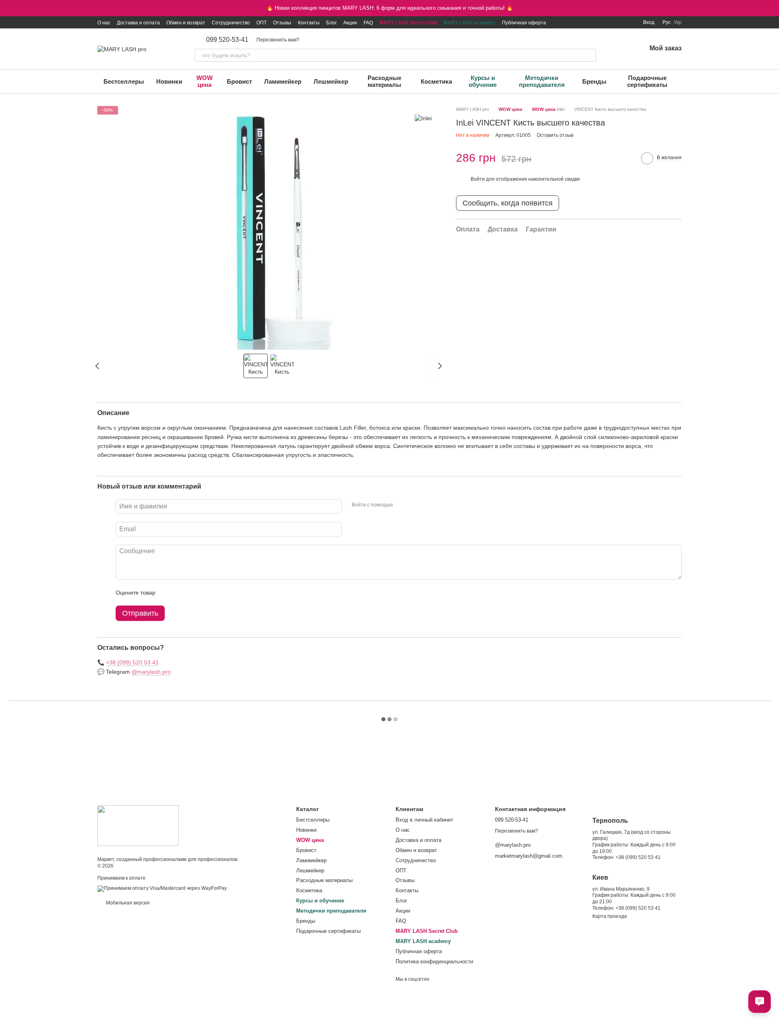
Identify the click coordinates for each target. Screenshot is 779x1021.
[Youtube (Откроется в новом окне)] (610, 22)
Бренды (594, 81)
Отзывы (282, 23)
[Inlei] (423, 118)
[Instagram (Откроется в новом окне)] (581, 22)
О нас (103, 23)
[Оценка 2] (181, 592)
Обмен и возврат (185, 23)
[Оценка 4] (207, 592)
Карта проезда (609, 916)
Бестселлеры (123, 81)
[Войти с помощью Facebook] (402, 505)
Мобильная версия (127, 903)
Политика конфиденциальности (434, 961)
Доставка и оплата (138, 23)
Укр (678, 22)
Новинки (169, 81)
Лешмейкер (331, 81)
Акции (350, 23)
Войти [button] (478, 179)
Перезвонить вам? (277, 40)
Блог (331, 23)
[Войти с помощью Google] (415, 505)
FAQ (368, 23)
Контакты (309, 23)
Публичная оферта (524, 23)
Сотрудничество (231, 23)
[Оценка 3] (194, 592)
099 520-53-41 (227, 40)
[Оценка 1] (168, 592)
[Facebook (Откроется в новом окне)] (601, 22)
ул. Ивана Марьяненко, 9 (621, 889)
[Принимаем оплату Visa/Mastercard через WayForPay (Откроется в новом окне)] (162, 888)
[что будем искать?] (589, 55)
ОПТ (261, 23)
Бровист (239, 81)
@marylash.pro (151, 671)
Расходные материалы (384, 81)
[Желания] (618, 48)
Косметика (436, 81)
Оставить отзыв (555, 135)
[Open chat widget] (759, 1001)
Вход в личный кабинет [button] (424, 820)
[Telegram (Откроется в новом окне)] (620, 22)
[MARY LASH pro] (138, 825)
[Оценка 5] (220, 592)
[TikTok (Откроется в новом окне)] (591, 22)
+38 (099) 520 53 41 (132, 662)
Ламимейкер (282, 81)
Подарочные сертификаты (647, 81)
